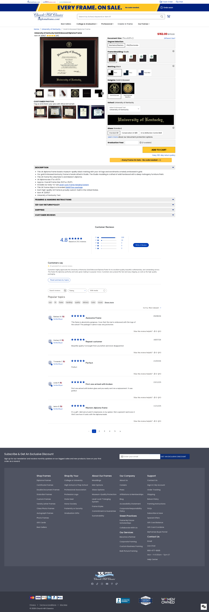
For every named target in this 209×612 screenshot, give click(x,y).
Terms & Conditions (48, 605)
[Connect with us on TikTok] (97, 584)
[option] (116, 45)
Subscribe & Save (155, 513)
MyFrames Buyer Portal (157, 532)
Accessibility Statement (130, 504)
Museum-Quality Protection (104, 494)
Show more (109, 302)
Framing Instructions (156, 504)
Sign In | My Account (156, 485)
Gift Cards (41, 522)
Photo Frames (43, 518)
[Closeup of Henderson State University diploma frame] (69, 112)
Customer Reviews (45, 215)
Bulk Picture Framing (128, 551)
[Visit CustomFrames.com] (65, 1)
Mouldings (96, 480)
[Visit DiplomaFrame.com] (33, 1)
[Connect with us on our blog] (117, 584)
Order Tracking (153, 489)
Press (122, 489)
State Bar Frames (44, 494)
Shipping (39, 209)
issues (100, 302)
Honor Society (70, 504)
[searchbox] (55, 290)
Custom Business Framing (131, 546)
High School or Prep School (76, 485)
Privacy (33, 605)
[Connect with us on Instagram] (102, 584)
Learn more (113, 137)
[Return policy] (146, 600)
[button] (179, 2)
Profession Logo (71, 494)
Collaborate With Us (128, 527)
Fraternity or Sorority (73, 508)
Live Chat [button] (151, 546)
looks (93, 302)
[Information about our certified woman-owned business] (168, 600)
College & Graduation (86, 24)
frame (61, 302)
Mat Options (97, 485)
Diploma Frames (44, 480)
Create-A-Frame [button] (125, 24)
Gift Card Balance (155, 522)
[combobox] (77, 291)
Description (41, 167)
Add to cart (159, 149)
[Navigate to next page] (120, 431)
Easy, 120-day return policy (163, 155)
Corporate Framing (128, 541)
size (50, 302)
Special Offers (153, 518)
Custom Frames (44, 499)
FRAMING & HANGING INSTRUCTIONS (53, 199)
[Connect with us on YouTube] (107, 584)
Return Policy (153, 499)
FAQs (149, 508)
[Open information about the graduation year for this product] (140, 142)
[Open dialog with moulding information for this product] (173, 51)
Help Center (152, 559)
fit (55, 302)
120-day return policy (47, 204)
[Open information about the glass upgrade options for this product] (173, 128)
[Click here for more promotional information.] (160, 160)
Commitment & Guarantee (104, 511)
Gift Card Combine (155, 527)
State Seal (68, 499)
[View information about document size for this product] (133, 38)
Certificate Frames (45, 485)
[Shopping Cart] (168, 17)
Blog (122, 499)
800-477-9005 (153, 550)
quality (77, 302)
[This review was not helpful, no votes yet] (158, 331)
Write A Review (141, 245)
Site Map (63, 605)
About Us (124, 480)
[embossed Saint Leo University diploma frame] (40, 112)
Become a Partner (127, 537)
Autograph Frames (45, 513)
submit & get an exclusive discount (169, 456)
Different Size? (169, 38)
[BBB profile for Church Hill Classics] (123, 600)
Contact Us (152, 480)
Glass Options (98, 489)
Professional (106, 24)
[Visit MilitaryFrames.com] (49, 1)
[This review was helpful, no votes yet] (154, 331)
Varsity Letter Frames (46, 504)
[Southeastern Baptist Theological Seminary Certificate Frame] (83, 112)
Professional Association (75, 489)
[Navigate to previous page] (89, 431)
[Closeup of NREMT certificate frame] (55, 112)
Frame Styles (97, 506)
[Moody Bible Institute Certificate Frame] (98, 112)
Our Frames (143, 24)
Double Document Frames (48, 489)
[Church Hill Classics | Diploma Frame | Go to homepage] (48, 16)
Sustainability (98, 516)
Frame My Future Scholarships (127, 521)
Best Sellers (42, 527)
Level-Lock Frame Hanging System (74, 185)
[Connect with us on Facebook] (92, 584)
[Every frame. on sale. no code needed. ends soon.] (104, 7)
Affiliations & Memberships (131, 494)
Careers (123, 485)
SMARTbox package (74, 187)
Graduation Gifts (71, 513)
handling (69, 302)
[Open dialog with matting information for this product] (173, 66)
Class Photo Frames (45, 508)
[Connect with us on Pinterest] (112, 584)
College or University (73, 480)
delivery (85, 302)
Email (149, 541)
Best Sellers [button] (66, 24)
